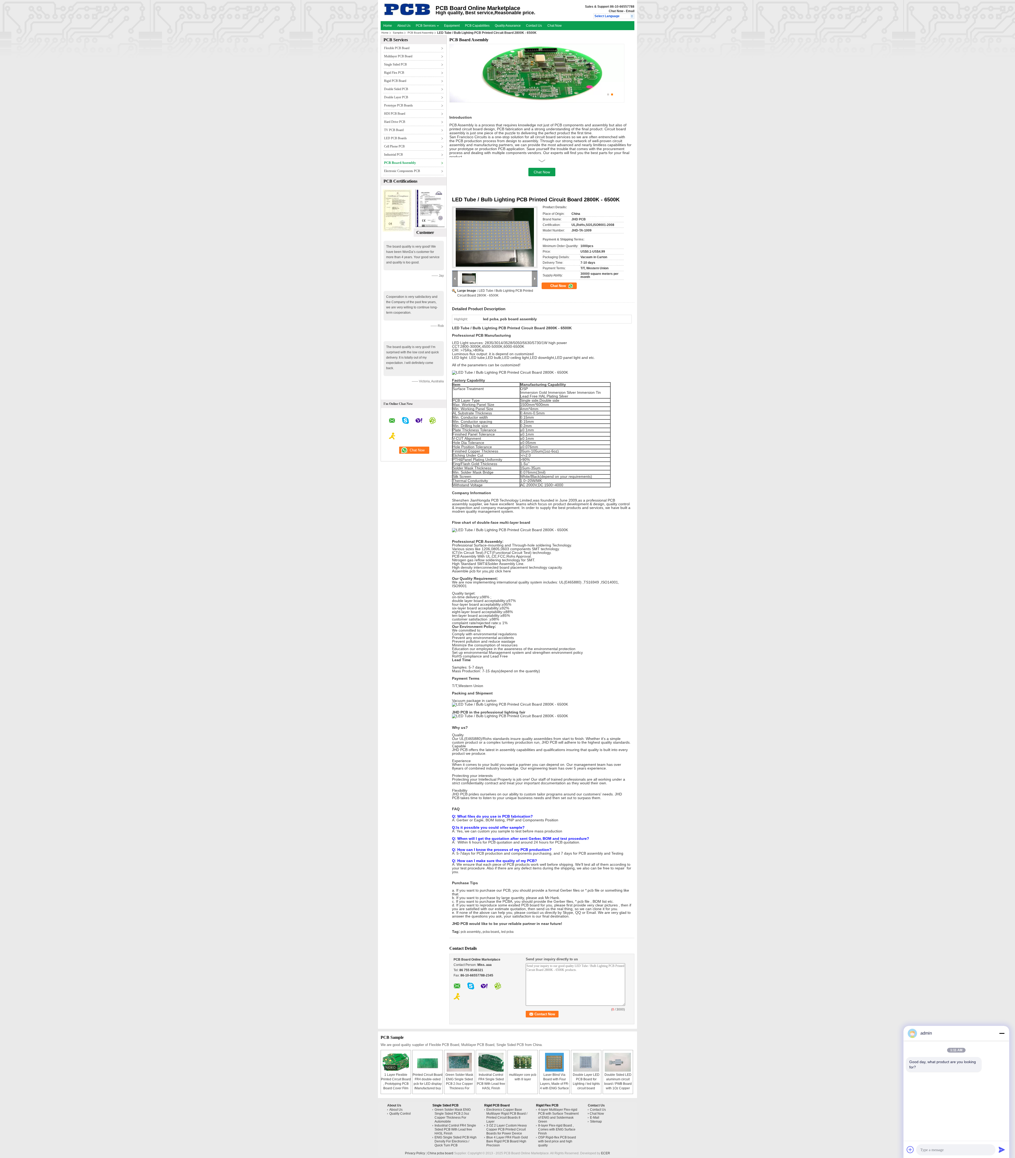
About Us (403, 25)
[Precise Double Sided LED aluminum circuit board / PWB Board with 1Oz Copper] (618, 1062)
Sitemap (596, 1121)
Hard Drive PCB (394, 122)
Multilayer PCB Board (398, 56)
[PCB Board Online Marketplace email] (392, 421)
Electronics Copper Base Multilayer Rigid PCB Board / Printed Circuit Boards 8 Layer (506, 1115)
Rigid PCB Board (395, 81)
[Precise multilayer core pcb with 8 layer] (523, 1062)
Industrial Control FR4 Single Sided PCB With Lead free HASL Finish (455, 1129)
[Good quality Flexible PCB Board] (397, 231)
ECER (605, 1153)
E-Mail (594, 1117)
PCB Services (426, 25)
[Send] (1002, 1149)
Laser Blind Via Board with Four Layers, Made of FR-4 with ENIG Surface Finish (554, 1084)
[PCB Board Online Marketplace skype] (405, 421)
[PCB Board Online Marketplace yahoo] (419, 421)
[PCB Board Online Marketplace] (632, 16)
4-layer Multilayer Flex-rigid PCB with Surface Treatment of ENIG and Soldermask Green (558, 1115)
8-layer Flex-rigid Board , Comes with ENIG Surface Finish (556, 1129)
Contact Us (534, 25)
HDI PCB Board (394, 113)
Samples (398, 32)
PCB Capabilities (477, 25)
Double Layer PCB (396, 97)
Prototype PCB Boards (398, 105)
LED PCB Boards (395, 138)
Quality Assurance (508, 25)
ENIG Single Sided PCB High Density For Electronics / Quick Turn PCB (456, 1141)
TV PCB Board (394, 130)
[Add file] (910, 1149)
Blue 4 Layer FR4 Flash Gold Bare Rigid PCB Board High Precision (507, 1141)
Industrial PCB (393, 154)
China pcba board (440, 1153)
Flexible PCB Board (396, 48)
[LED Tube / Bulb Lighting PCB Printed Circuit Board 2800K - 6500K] (495, 237)
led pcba (507, 932)
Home (387, 25)
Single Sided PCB (395, 64)
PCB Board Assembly (420, 32)
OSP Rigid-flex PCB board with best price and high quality (557, 1141)
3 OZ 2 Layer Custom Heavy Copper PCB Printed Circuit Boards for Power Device (506, 1129)
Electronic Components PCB (402, 171)
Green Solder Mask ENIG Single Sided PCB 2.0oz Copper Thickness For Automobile (459, 1084)
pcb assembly (471, 932)
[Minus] (1002, 1033)
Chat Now (616, 11)
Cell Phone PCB (394, 146)
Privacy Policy (415, 1153)
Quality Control (400, 1113)
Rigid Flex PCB (394, 73)
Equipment (452, 25)
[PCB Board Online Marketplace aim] (392, 436)
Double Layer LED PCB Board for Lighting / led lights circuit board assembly (586, 1084)
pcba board (491, 932)
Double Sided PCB (396, 89)
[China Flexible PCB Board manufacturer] (407, 14)
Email (630, 11)
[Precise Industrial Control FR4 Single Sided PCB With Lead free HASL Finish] (491, 1062)
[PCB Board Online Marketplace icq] (432, 421)
